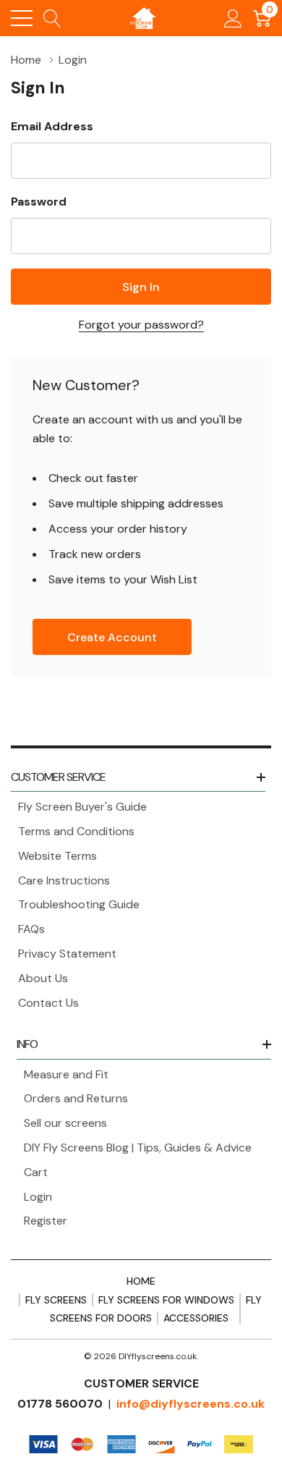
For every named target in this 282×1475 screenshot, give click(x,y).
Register (45, 1220)
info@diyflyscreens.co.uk (190, 1403)
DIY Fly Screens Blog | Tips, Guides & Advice (138, 1147)
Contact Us (48, 1002)
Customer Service (58, 777)
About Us (43, 978)
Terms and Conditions (76, 831)
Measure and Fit (66, 1074)
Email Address (52, 126)
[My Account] (233, 18)
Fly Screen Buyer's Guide (82, 806)
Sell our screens (65, 1122)
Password (39, 201)
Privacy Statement (67, 953)
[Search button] (52, 18)
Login (38, 1196)
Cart (36, 1172)
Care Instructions (64, 880)
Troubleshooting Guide (79, 904)
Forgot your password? (141, 324)
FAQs (31, 929)
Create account (112, 637)
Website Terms (57, 855)
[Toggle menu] (22, 18)
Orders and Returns (76, 1098)
